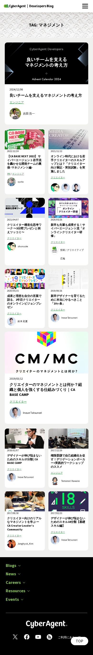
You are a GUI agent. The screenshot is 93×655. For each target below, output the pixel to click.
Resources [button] (15, 590)
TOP (79, 641)
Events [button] (12, 599)
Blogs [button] (11, 565)
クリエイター (58, 177)
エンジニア (17, 102)
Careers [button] (13, 582)
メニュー (85, 3)
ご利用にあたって (69, 637)
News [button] (11, 573)
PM (8, 173)
